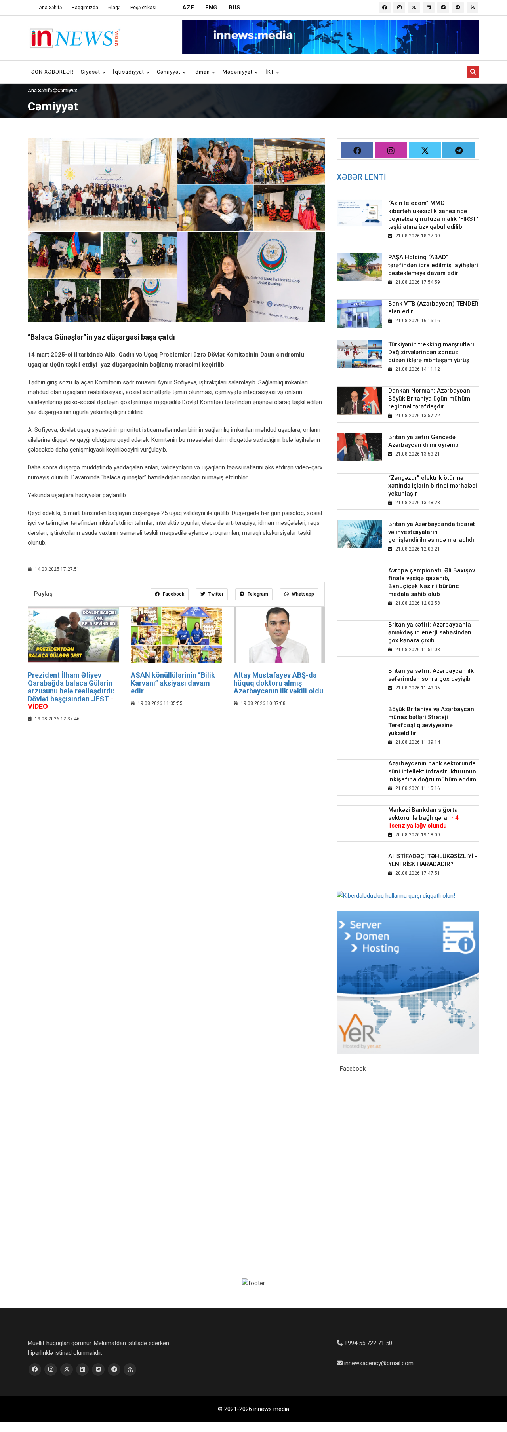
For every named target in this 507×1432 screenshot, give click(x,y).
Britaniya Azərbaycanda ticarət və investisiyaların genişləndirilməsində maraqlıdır (432, 531)
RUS (234, 7)
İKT (270, 72)
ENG (211, 7)
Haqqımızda (85, 7)
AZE (188, 7)
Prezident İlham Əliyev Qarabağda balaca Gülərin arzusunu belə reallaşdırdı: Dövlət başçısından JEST (71, 690)
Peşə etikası (143, 7)
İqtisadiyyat (129, 72)
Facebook (173, 594)
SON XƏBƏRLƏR (52, 72)
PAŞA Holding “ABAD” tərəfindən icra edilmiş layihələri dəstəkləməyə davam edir (433, 265)
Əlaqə (114, 7)
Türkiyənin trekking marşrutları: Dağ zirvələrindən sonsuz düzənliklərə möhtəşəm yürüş (432, 352)
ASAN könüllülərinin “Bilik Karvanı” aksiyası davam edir (173, 683)
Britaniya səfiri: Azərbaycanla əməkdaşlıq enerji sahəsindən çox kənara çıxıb (429, 632)
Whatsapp (302, 594)
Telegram (257, 594)
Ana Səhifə (50, 7)
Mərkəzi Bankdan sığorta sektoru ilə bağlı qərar (423, 817)
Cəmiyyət (169, 72)
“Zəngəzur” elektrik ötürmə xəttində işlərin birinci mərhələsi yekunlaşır (432, 485)
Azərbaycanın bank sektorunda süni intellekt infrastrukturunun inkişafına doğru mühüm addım (432, 771)
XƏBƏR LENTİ (361, 177)
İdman (202, 72)
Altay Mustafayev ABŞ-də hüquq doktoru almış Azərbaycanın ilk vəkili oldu (278, 683)
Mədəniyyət (238, 72)
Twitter (215, 594)
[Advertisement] (176, 786)
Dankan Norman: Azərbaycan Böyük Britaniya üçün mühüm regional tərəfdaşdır (429, 398)
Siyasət (91, 72)
